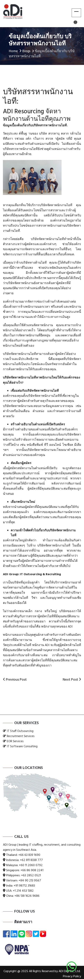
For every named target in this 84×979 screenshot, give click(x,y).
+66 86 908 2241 (32, 870)
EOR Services (15, 741)
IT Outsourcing (31, 574)
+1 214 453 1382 (23, 890)
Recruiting (53, 574)
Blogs (26, 51)
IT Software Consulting (22, 746)
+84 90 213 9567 (30, 880)
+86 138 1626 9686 (26, 896)
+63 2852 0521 (31, 875)
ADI (69, 626)
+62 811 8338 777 (31, 860)
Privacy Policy (72, 976)
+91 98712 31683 (24, 885)
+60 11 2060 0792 (31, 865)
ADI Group (10, 574)
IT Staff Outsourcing (20, 731)
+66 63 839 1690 (29, 855)
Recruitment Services (21, 736)
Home (13, 51)
